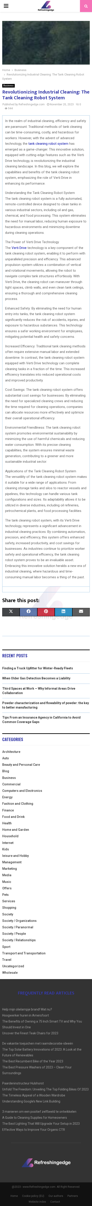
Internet (7, 843)
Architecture (11, 752)
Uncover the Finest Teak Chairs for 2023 (30, 1033)
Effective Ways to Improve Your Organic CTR (33, 1129)
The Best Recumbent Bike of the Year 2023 (32, 1061)
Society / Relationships (19, 940)
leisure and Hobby (15, 856)
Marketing (9, 868)
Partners (72, 1196)
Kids (5, 849)
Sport (6, 947)
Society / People (14, 933)
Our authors (55, 1196)
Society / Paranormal (17, 927)
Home (14, 1196)
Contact (55, 1201)
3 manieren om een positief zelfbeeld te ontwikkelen (39, 1111)
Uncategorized (13, 966)
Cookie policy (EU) (33, 1196)
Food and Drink (13, 817)
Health (7, 823)
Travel (6, 960)
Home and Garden (15, 829)
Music (6, 882)
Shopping (9, 907)
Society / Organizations (19, 921)
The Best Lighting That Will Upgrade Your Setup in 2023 (41, 1123)
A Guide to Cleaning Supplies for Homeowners (34, 1117)
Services (8, 901)
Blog (5, 771)
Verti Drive (19, 248)
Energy (7, 797)
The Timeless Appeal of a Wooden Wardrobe (33, 1095)
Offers (7, 888)
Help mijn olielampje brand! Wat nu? (27, 1009)
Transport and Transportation (24, 953)
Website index (37, 1201)
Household (10, 836)
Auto (5, 758)
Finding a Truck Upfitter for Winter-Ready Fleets (37, 668)
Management (11, 862)
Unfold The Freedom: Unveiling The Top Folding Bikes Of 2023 (45, 1089)
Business (8, 85)
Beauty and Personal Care (21, 764)
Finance (8, 810)
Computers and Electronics (22, 790)
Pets (5, 894)
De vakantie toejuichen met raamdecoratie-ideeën (37, 1043)
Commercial (11, 784)
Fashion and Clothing (17, 803)
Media (6, 875)
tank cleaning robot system (48, 144)
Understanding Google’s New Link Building (31, 1101)
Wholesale (10, 972)
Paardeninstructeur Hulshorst (23, 1083)
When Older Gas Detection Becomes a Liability (36, 678)
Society (7, 914)
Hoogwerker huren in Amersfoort (25, 1015)
